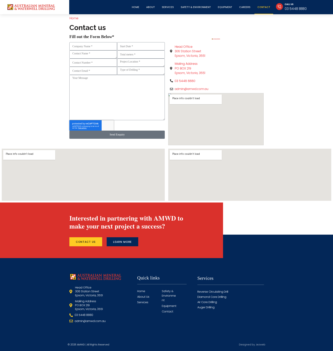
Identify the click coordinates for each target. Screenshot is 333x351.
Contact (263, 7)
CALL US (289, 4)
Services (168, 7)
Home (135, 7)
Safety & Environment (196, 7)
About (150, 7)
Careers (244, 7)
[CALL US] (279, 6)
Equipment (225, 7)
